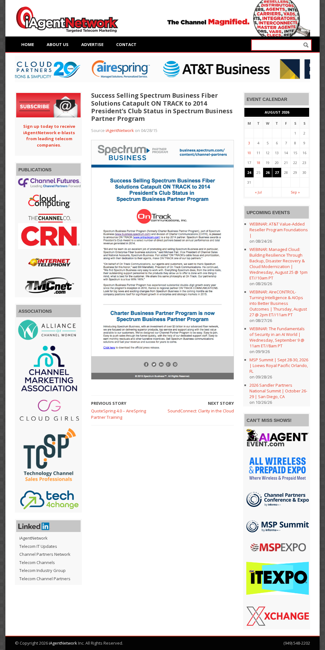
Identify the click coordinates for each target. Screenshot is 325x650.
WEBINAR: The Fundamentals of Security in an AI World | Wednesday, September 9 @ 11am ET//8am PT (277, 337)
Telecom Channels (37, 562)
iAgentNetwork (120, 130)
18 (258, 162)
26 (267, 172)
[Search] (305, 45)
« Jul (258, 192)
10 (249, 152)
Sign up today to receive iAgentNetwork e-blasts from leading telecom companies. (49, 135)
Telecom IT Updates (38, 546)
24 (249, 172)
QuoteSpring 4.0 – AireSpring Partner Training (118, 414)
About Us (58, 44)
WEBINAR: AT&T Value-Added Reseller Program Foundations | (278, 229)
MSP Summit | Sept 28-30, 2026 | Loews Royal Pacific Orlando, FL (278, 365)
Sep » (295, 192)
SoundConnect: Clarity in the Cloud (201, 411)
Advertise (92, 44)
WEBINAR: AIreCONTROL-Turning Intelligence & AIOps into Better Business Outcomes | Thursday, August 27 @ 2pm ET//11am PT (278, 303)
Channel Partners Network (44, 554)
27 (277, 172)
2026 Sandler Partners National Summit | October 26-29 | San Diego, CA (278, 390)
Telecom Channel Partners (44, 578)
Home (27, 44)
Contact (126, 44)
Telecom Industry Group (42, 570)
